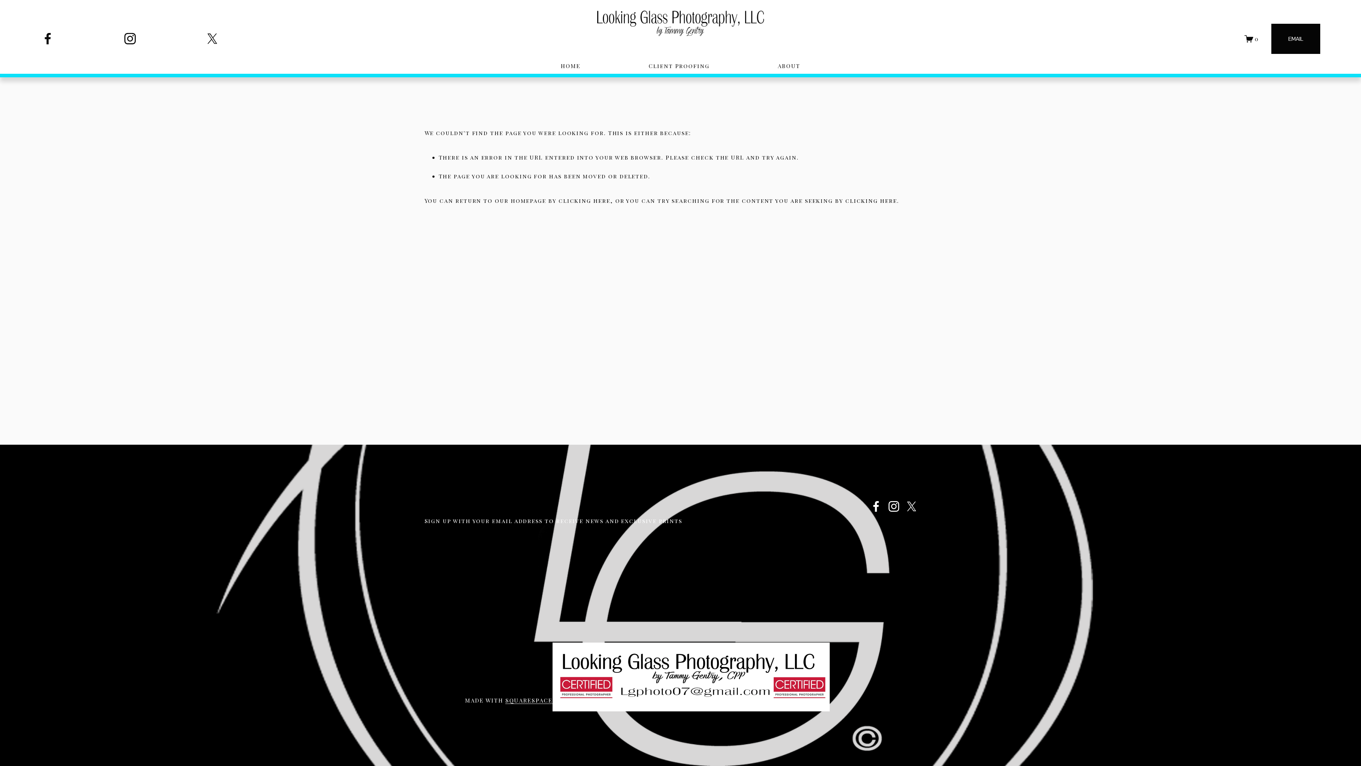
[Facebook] (48, 39)
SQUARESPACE (529, 700)
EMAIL (1295, 39)
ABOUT (789, 66)
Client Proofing (679, 66)
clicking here (584, 200)
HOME (571, 66)
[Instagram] (130, 39)
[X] (212, 39)
